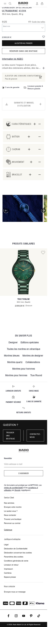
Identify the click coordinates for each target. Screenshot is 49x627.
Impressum (8, 569)
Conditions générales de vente (16, 560)
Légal (6, 544)
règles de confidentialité (13, 487)
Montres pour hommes (23, 368)
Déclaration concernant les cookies (18, 552)
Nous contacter (10, 515)
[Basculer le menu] (5, 4)
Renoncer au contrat (12, 523)
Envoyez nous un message (15, 591)
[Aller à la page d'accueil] (23, 3)
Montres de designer (32, 355)
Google (17, 490)
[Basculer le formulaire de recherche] (10, 4)
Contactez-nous (35, 435)
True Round (36, 375)
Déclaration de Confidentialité (15, 548)
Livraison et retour (11, 564)
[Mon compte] (37, 4)
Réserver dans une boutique (23, 51)
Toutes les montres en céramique (23, 348)
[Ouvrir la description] (43, 68)
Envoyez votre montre (12, 507)
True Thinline (23, 299)
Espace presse (10, 577)
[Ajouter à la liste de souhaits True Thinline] (43, 252)
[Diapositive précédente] (6, 210)
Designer (13, 342)
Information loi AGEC (12, 58)
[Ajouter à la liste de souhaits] (43, 36)
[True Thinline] (23, 272)
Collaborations (33, 362)
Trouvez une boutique (12, 519)
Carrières (7, 573)
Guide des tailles (38, 21)
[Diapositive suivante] (43, 210)
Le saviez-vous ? (10, 511)
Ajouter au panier (23, 43)
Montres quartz (14, 362)
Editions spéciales (30, 342)
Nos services (9, 503)
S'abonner (23, 473)
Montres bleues (11, 355)
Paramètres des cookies (13, 556)
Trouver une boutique (10, 435)
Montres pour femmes (16, 375)
